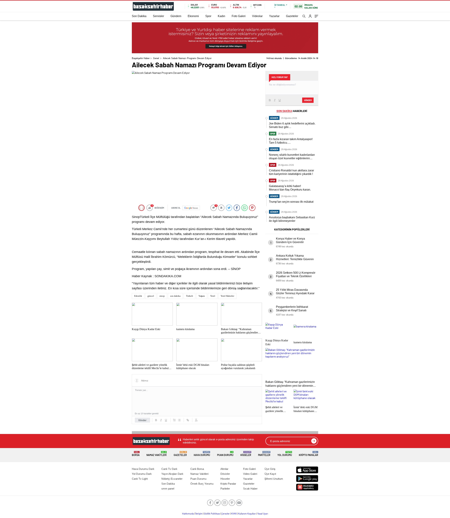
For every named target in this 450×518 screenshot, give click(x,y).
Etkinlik (138, 296)
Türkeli (189, 296)
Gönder (142, 420)
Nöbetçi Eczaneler (171, 478)
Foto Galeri (239, 16)
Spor (208, 16)
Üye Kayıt (270, 473)
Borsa (136, 453)
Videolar (257, 16)
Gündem (176, 16)
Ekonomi (193, 16)
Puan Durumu (225, 453)
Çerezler (225, 513)
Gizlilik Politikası (212, 513)
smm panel (167, 488)
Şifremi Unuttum (274, 478)
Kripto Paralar (308, 453)
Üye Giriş (270, 468)
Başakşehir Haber (141, 58)
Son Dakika (139, 16)
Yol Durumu (284, 453)
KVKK (234, 513)
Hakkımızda (188, 513)
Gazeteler (292, 16)
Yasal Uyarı (262, 513)
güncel (150, 296)
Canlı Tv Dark (169, 468)
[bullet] (179, 420)
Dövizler (225, 473)
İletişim (198, 513)
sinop (162, 296)
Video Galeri (250, 473)
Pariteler (264, 453)
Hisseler (245, 453)
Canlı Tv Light (140, 478)
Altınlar (224, 468)
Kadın (221, 16)
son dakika (175, 296)
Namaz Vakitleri (156, 453)
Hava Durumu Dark (143, 468)
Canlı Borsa (197, 468)
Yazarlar (274, 16)
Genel (156, 58)
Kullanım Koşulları (247, 513)
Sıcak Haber (250, 488)
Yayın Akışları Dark (172, 473)
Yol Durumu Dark (142, 473)
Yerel (212, 296)
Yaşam (201, 296)
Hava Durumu (202, 453)
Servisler (158, 16)
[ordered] (174, 420)
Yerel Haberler (227, 296)
